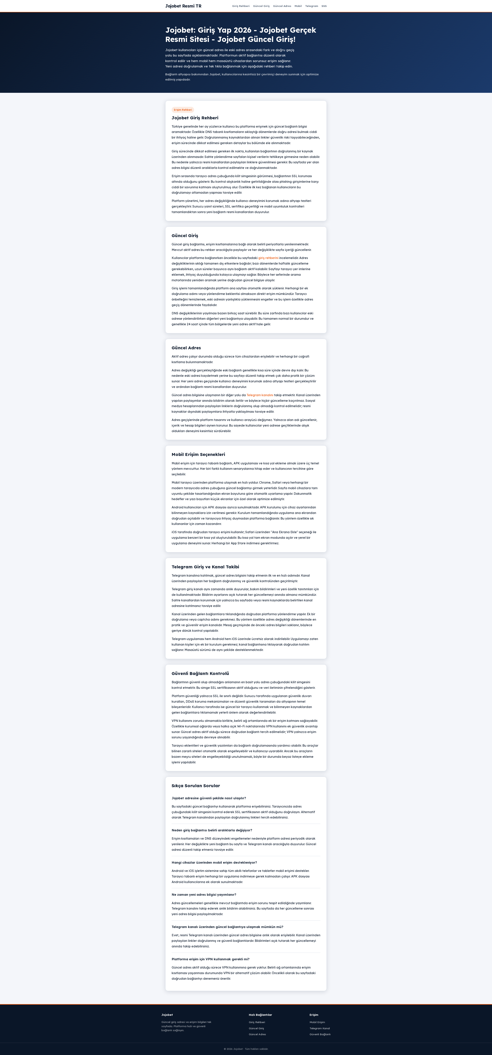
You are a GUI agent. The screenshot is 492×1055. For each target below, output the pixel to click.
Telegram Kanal (320, 1028)
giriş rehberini (268, 258)
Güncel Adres (282, 5)
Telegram (311, 5)
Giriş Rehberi (241, 5)
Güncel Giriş (261, 5)
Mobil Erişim (317, 1022)
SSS (324, 5)
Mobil (298, 5)
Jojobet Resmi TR (183, 5)
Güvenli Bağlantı (320, 1034)
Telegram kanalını (260, 395)
